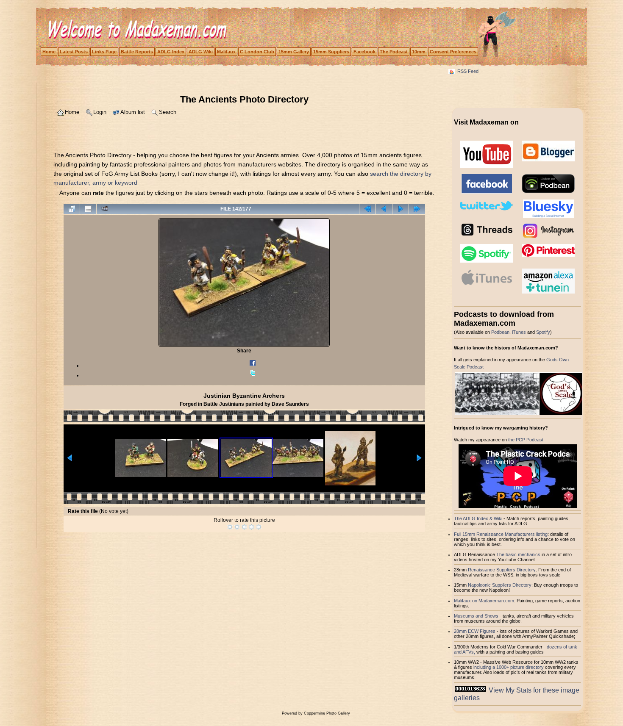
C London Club (257, 51)
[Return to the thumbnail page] (72, 209)
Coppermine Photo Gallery (327, 713)
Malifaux (226, 51)
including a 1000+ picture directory (508, 667)
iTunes (519, 332)
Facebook (364, 51)
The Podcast (394, 51)
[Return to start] (367, 209)
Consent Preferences (453, 51)
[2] (237, 527)
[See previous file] (384, 209)
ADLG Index (170, 51)
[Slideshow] (105, 209)
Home (49, 51)
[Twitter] (252, 375)
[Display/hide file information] (88, 209)
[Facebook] (252, 366)
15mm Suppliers (331, 51)
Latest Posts (74, 51)
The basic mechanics (519, 554)
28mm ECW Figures (474, 631)
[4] (251, 527)
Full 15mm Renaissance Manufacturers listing (501, 534)
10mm (419, 51)
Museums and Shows (476, 615)
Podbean (500, 332)
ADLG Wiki (201, 51)
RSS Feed (467, 71)
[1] (230, 527)
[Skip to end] (417, 209)
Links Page (104, 51)
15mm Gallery (293, 51)
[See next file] (400, 209)
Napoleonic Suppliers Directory (499, 584)
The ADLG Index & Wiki (478, 518)
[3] (244, 527)
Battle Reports (137, 51)
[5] (259, 527)
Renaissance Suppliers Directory (502, 569)
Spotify (543, 332)
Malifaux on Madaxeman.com (484, 600)
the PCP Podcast (525, 439)
